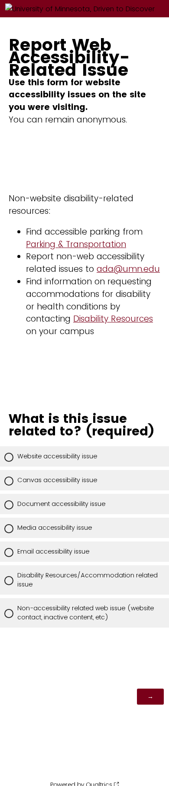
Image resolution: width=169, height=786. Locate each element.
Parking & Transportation (76, 244)
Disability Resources (113, 319)
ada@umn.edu (128, 269)
